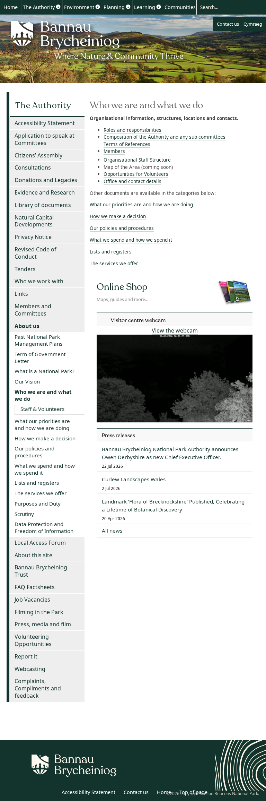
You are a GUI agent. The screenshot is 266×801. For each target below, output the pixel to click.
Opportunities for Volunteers (136, 174)
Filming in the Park (39, 612)
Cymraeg (252, 24)
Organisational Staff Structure (137, 159)
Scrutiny (24, 513)
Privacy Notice (33, 237)
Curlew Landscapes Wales (134, 479)
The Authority (39, 7)
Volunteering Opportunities (33, 640)
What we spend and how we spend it (131, 239)
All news (112, 530)
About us (27, 326)
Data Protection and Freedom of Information (44, 527)
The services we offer (114, 263)
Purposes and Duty (38, 503)
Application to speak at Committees (44, 139)
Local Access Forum (40, 542)
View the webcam (175, 330)
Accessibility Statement (45, 123)
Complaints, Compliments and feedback (38, 688)
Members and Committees (33, 309)
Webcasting (30, 669)
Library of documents (43, 205)
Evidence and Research (45, 192)
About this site (33, 555)
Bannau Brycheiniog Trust (41, 570)
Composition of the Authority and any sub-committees (164, 137)
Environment (79, 7)
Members (114, 151)
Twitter (35, 793)
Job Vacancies (32, 599)
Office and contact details (132, 181)
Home (10, 7)
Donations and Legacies (46, 180)
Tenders (25, 269)
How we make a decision (118, 216)
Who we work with (39, 281)
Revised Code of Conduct (35, 253)
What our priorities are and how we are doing (141, 204)
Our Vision (27, 381)
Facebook (51, 793)
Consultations (33, 167)
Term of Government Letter (40, 357)
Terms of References (127, 144)
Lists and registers (111, 251)
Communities (180, 7)
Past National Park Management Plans (38, 340)
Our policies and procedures (122, 228)
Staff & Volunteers (42, 408)
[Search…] (225, 7)
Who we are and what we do (43, 395)
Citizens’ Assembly (38, 155)
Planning (114, 7)
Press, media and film (43, 624)
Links (21, 294)
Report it (26, 656)
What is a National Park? (44, 371)
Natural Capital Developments (34, 221)
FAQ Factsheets (35, 587)
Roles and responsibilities (132, 130)
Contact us (228, 24)
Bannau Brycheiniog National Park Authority (98, 39)
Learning (144, 7)
